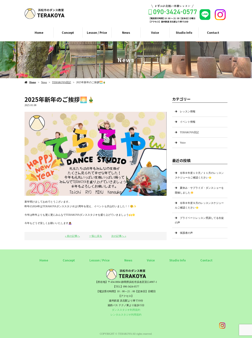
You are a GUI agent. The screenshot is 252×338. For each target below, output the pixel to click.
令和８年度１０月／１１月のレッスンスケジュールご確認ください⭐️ (199, 175)
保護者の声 (186, 233)
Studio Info (184, 32)
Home (39, 32)
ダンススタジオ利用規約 (126, 309)
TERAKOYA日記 (61, 82)
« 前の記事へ (72, 236)
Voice (155, 32)
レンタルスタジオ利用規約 (126, 314)
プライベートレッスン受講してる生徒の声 (199, 220)
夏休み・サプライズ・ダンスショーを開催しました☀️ (199, 190)
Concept (68, 32)
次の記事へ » (118, 236)
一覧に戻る (95, 236)
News (126, 32)
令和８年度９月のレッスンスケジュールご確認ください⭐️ (199, 205)
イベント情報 (187, 121)
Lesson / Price (97, 32)
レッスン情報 (187, 111)
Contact (213, 32)
